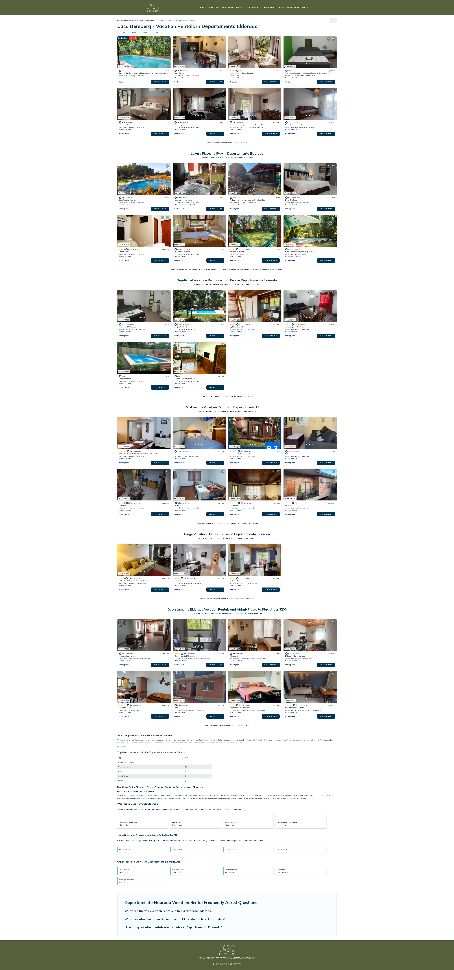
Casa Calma (234, 505)
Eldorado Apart (125, 708)
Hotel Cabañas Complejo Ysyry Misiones (300, 252)
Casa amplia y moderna (184, 125)
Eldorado (128, 78)
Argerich (288, 505)
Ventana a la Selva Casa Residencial (244, 454)
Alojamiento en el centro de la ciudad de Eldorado (249, 200)
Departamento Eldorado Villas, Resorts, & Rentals (250, 269)
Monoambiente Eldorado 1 (295, 708)
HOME (202, 8)
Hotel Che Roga (291, 200)
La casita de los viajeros (128, 125)
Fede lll (177, 708)
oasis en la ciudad (237, 252)
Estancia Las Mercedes (183, 200)
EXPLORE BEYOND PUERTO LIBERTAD (293, 8)
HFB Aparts (234, 581)
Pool (119, 791)
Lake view (138, 791)
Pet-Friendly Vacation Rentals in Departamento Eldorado (224, 523)
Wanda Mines (124, 849)
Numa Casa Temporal (293, 125)
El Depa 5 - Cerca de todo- (295, 656)
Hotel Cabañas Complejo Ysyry (241, 73)
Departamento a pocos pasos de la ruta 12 (246, 125)
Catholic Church (231, 849)
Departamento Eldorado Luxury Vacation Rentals (198, 269)
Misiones (121, 78)
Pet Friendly (128, 791)
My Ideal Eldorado (237, 327)
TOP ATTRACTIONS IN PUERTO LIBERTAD (225, 8)
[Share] (333, 20)
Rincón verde (179, 454)
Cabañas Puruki (125, 379)
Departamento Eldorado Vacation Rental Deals (231, 725)
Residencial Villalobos (127, 327)
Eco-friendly (149, 791)
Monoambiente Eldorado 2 (185, 656)
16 (186, 767)
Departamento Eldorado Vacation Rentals (231, 142)
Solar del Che (177, 849)
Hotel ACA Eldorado (182, 252)
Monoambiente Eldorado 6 (240, 708)
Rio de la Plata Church (286, 849)
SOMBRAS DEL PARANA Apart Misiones (134, 581)
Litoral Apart (124, 252)
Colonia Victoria (241, 78)
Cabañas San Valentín (127, 200)
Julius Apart (234, 656)
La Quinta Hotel (181, 327)
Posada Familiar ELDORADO (185, 379)
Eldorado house (291, 454)
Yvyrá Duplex (179, 73)
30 (186, 762)
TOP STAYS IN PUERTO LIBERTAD (261, 8)
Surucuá (178, 581)
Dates (122, 32)
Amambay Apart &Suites (295, 327)
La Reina (122, 505)
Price (134, 32)
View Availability (160, 82)
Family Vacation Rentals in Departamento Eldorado (228, 598)
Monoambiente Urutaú (127, 656)
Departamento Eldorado (188, 205)
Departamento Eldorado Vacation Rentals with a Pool (231, 396)
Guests (145, 32)
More (157, 32)
